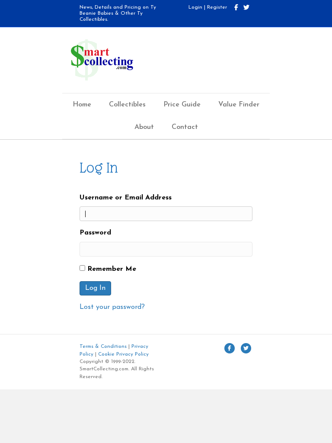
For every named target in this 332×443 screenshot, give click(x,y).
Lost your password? (112, 307)
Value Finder (238, 104)
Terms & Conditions (103, 346)
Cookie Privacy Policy (123, 354)
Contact (185, 127)
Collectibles (127, 104)
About (144, 127)
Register (217, 7)
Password (95, 232)
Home (82, 104)
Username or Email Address (126, 197)
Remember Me (111, 269)
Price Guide (182, 104)
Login (195, 7)
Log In (95, 288)
